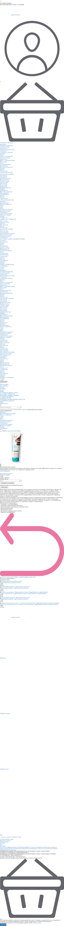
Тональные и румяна (6, 250)
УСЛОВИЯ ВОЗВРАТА (7, 396)
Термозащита (4, 212)
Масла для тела (4, 193)
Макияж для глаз (5, 248)
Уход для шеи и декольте (7, 174)
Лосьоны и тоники (5, 211)
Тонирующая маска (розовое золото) (10, 582)
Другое (2, 169)
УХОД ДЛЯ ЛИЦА (5, 142)
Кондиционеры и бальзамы (8, 413)
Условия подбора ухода (6, 839)
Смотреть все (4, 171)
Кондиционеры (4, 203)
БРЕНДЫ (2, 388)
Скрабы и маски (4, 181)
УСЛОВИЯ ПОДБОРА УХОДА (9, 392)
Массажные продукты (6, 167)
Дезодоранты (4, 190)
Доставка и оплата (5, 840)
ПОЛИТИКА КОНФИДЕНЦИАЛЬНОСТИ (12, 399)
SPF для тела (3, 183)
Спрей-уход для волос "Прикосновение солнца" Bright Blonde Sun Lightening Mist (23, 593)
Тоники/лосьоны (5, 147)
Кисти (2, 252)
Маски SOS (3, 161)
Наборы (2, 168)
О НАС (2, 387)
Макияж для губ (4, 249)
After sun (2, 223)
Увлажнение (3, 186)
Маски (2, 155)
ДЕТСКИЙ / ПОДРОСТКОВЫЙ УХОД (11, 239)
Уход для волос (4, 232)
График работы (4, 842)
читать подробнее (5, 471)
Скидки (2, 267)
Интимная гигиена (5, 178)
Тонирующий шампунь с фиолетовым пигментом (14, 588)
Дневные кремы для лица (7, 149)
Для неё (2, 257)
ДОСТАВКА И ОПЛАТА (7, 394)
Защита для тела (4, 222)
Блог (1, 844)
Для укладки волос (5, 236)
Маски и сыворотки (5, 204)
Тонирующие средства (6, 209)
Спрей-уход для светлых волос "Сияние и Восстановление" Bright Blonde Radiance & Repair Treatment (29, 604)
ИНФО (2, 391)
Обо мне (2, 843)
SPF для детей (4, 225)
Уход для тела (4, 242)
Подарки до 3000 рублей (7, 264)
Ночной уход (3, 165)
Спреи (2, 205)
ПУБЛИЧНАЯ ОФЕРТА (7, 401)
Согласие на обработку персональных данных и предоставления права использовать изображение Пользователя (28, 848)
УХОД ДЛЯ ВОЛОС (6, 200)
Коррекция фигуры (5, 187)
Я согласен (3, 924)
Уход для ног (3, 177)
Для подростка (4, 260)
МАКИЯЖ (3, 246)
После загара (3, 185)
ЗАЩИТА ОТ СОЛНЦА (7, 219)
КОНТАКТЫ (4, 403)
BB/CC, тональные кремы (7, 160)
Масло (2, 208)
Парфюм (2, 189)
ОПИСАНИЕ (4, 487)
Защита (2, 243)
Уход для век (3, 148)
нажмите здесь (37, 922)
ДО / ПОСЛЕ (4, 386)
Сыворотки (3, 151)
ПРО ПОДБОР (4, 384)
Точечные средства (5, 164)
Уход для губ (3, 159)
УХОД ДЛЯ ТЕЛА (5, 172)
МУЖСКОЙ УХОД (5, 229)
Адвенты (2, 261)
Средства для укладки (6, 213)
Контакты (3, 846)
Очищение (3, 240)
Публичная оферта (24, 847)
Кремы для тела (4, 179)
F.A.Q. (2, 390)
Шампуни (3, 201)
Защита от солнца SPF (6, 156)
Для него (2, 259)
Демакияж (3, 144)
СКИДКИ (3, 266)
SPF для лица (4, 221)
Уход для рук (3, 175)
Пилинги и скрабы (5, 215)
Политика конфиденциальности (9, 847)
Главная (2, 409)
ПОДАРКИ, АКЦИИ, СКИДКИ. (9, 395)
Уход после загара (5, 157)
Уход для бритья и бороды (7, 233)
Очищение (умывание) (6, 145)
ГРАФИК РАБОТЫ (5, 398)
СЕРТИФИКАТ (4, 194)
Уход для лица (4, 230)
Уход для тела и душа (6, 234)
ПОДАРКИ (3, 255)
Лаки (1, 207)
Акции (2, 269)
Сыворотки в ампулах (6, 152)
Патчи (2, 163)
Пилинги (2, 153)
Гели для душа (4, 182)
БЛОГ (1, 402)
